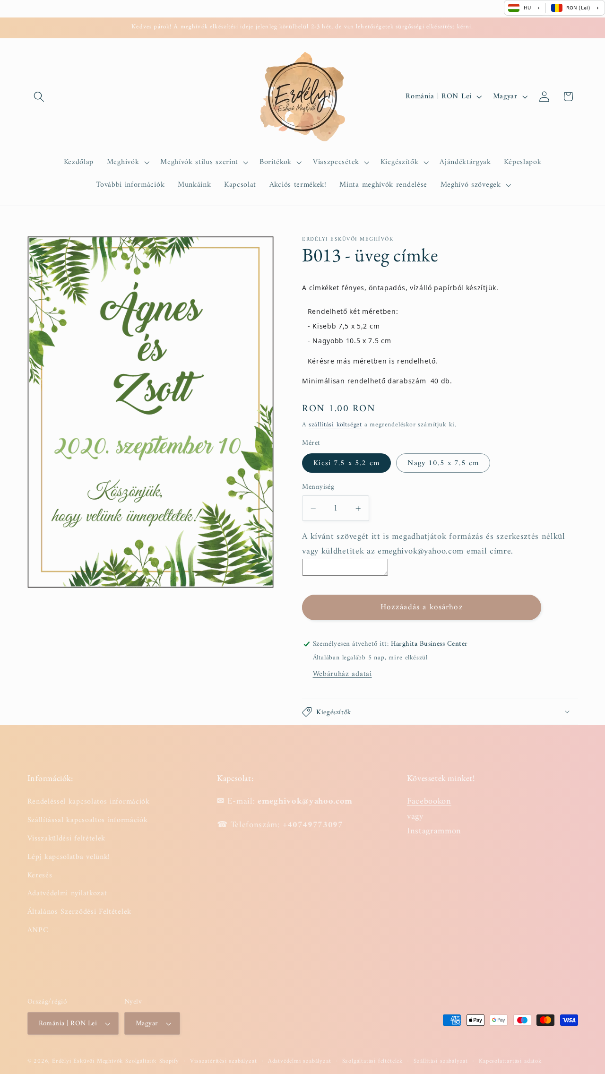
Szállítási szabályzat (441, 1061)
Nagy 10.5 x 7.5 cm (443, 463)
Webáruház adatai (342, 674)
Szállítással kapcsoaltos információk (87, 820)
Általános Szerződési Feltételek (79, 911)
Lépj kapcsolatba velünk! (69, 857)
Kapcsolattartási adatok (510, 1061)
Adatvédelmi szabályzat (299, 1061)
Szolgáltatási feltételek (372, 1061)
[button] (39, 97)
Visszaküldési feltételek (66, 838)
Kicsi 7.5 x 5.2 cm (346, 463)
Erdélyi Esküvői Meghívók (87, 1061)
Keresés (39, 875)
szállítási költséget (335, 425)
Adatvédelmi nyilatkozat (67, 893)
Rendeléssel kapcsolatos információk (88, 802)
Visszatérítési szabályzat (223, 1061)
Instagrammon (434, 831)
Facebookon (429, 801)
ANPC (38, 930)
